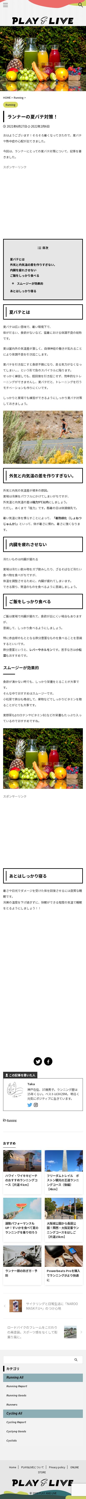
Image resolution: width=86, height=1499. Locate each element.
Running (12, 1120)
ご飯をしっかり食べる (24, 275)
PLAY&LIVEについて (32, 1467)
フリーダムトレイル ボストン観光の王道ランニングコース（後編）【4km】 (63, 1182)
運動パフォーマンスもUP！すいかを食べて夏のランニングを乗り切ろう (21, 1227)
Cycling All (14, 1414)
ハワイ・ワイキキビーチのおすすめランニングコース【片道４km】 (21, 1180)
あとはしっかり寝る (23, 291)
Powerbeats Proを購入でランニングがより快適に (63, 1275)
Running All (14, 1378)
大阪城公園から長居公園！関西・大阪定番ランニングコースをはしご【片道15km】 (63, 1230)
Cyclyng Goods (16, 1431)
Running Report (16, 1386)
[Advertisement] (43, 202)
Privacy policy (57, 1467)
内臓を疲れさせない (23, 270)
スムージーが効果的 (30, 283)
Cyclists (11, 1441)
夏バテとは (17, 259)
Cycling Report (16, 1422)
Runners (11, 1405)
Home (12, 1467)
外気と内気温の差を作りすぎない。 (33, 265)
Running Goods (16, 1395)
